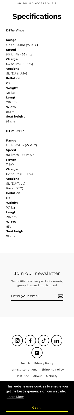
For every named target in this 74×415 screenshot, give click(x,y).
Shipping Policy (53, 369)
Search (25, 363)
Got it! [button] (37, 407)
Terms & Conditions (23, 369)
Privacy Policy (44, 363)
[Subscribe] (60, 296)
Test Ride (23, 376)
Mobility (52, 376)
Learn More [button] (15, 397)
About (37, 376)
